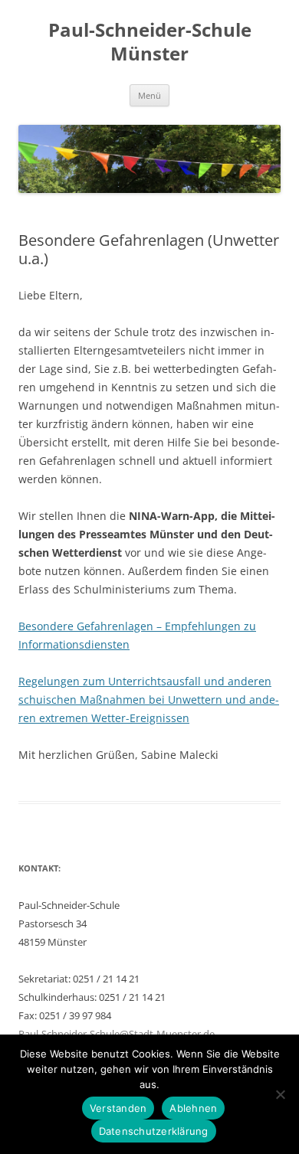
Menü (149, 95)
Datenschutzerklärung (154, 1131)
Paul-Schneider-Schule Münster (149, 42)
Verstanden (118, 1108)
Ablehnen (193, 1108)
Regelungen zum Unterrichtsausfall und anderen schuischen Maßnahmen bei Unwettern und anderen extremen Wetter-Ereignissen (148, 699)
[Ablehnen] (280, 1094)
